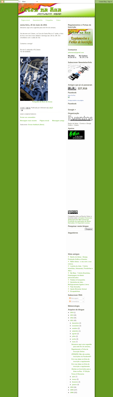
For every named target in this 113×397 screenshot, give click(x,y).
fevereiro (75, 382)
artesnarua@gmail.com (76, 52)
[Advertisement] (77, 176)
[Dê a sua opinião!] (23, 108)
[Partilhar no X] (25, 108)
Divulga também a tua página (75, 100)
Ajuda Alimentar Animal (78, 289)
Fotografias (49, 20)
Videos (58, 20)
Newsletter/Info (37, 20)
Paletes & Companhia (77, 280)
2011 (72, 320)
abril (74, 376)
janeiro (74, 384)
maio (74, 342)
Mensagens (74, 298)
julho (74, 336)
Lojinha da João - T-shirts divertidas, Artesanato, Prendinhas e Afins (80, 268)
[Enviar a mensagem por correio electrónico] (42, 110)
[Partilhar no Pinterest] (29, 108)
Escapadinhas (75, 291)
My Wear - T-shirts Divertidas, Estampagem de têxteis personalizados (79, 275)
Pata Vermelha (75, 287)
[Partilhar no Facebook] (27, 108)
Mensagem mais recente (28, 120)
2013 (72, 315)
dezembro (75, 323)
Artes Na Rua (71, 95)
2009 (72, 390)
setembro (75, 331)
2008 (72, 392)
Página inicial (25, 20)
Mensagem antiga (58, 120)
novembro (75, 326)
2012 (72, 318)
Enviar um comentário (27, 117)
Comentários (75, 301)
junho (74, 339)
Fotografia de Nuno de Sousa (42, 102)
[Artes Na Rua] (80, 97)
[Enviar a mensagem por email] (21, 108)
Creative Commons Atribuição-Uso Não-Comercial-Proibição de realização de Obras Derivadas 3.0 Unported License (80, 220)
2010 (72, 387)
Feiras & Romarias (78, 374)
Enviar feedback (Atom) (36, 124)
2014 (72, 312)
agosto (74, 334)
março (74, 379)
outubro (75, 328)
